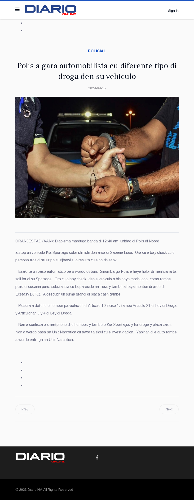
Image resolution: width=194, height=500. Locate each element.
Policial (97, 51)
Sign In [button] (173, 11)
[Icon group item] (97, 457)
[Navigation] (17, 9)
